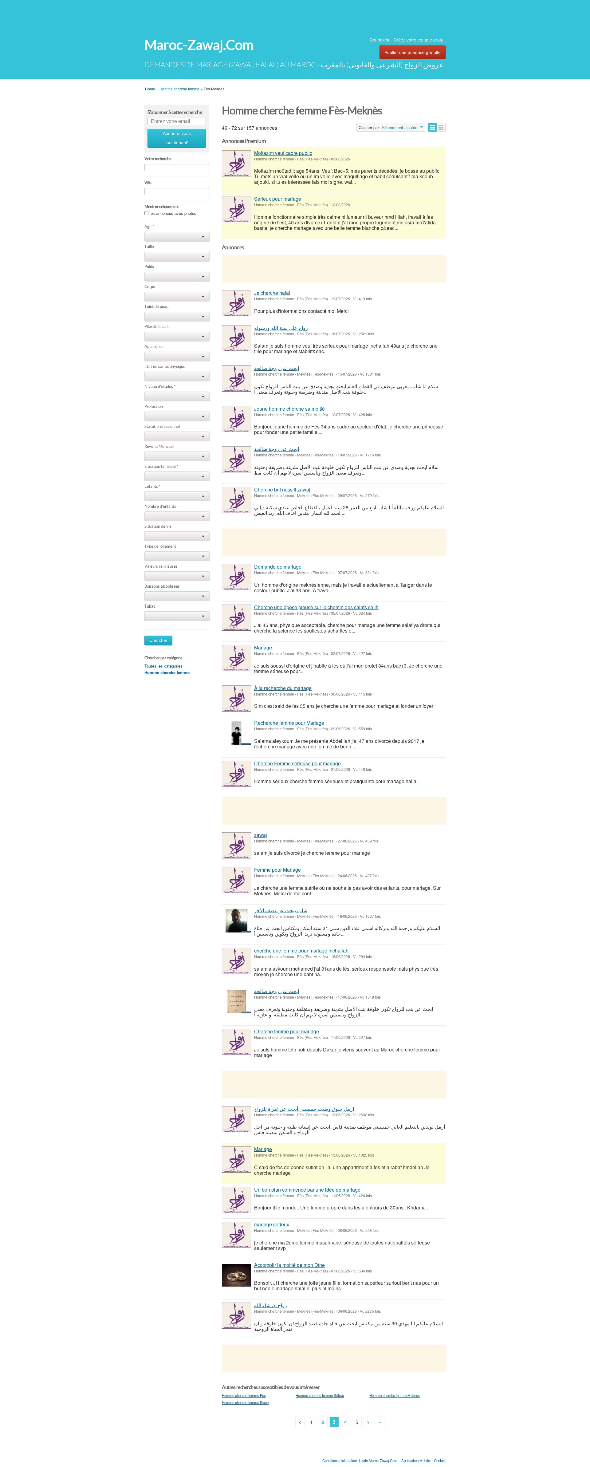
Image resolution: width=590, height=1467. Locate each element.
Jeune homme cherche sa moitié (289, 408)
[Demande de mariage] (236, 577)
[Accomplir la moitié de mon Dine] (236, 1275)
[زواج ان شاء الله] (236, 1316)
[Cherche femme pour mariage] (236, 1042)
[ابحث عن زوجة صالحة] (236, 378)
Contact (440, 1460)
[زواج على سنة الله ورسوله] (236, 338)
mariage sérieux (271, 1224)
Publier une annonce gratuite (412, 52)
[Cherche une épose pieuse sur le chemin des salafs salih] (236, 618)
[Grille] (441, 127)
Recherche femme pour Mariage (289, 722)
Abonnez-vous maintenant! (177, 138)
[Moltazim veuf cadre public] (236, 163)
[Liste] (432, 127)
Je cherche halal (272, 292)
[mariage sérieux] (236, 1235)
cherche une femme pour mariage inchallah (301, 950)
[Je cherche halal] (236, 303)
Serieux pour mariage (277, 198)
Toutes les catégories (163, 666)
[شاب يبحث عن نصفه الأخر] (236, 921)
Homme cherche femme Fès (244, 1395)
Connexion (380, 40)
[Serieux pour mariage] (236, 209)
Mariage (263, 647)
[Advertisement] (295, 17)
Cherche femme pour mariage (286, 1031)
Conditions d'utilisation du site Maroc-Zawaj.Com (359, 1460)
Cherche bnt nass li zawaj (282, 489)
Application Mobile (415, 1460)
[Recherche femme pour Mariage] (236, 733)
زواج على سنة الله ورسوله (281, 327)
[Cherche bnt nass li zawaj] (236, 500)
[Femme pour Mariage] (236, 880)
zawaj (260, 834)
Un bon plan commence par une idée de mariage (307, 1189)
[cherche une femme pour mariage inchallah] (236, 961)
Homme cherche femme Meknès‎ (394, 1395)
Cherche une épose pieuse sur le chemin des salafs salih (316, 607)
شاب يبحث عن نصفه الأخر (280, 910)
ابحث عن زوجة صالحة (276, 368)
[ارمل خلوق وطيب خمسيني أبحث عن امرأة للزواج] (236, 1119)
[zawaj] (236, 845)
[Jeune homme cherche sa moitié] (236, 419)
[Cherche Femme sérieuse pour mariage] (236, 774)
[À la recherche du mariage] (236, 698)
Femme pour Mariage (277, 869)
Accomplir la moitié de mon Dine (289, 1264)
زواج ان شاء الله (270, 1305)
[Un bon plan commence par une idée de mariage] (236, 1200)
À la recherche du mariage (283, 688)
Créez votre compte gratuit (420, 40)
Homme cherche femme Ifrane (245, 1402)
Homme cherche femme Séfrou (320, 1395)
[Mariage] (236, 658)
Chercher (158, 640)
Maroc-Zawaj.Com (199, 45)
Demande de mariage (277, 566)
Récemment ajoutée (399, 127)
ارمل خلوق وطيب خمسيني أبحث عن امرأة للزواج (304, 1108)
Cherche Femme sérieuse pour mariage (297, 763)
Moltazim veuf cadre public (283, 152)
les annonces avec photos (173, 213)
